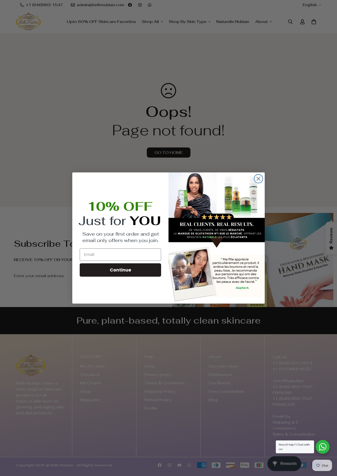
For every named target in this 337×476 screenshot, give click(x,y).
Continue (120, 270)
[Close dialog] (258, 178)
